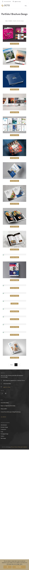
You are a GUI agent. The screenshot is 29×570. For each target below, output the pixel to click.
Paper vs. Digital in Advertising (8, 405)
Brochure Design (4, 427)
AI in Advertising (5, 402)
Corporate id (3, 429)
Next (11, 364)
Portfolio (10, 20)
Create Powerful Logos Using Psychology (11, 411)
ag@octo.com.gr (6, 387)
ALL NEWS (3, 416)
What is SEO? (4, 408)
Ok (7, 566)
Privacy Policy (14, 447)
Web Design (3, 438)
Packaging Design (4, 433)
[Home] (5, 6)
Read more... (19, 566)
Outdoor (2, 436)
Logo (2, 431)
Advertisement (4, 424)
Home (6, 20)
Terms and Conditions (22, 447)
